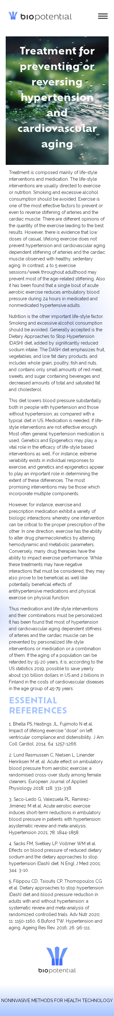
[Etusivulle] (40, 16)
